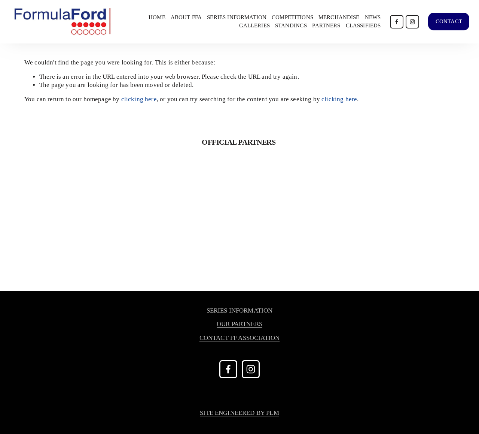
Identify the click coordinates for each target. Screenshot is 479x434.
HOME (157, 17)
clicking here (139, 99)
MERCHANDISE (339, 17)
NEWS (373, 17)
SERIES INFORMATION (240, 310)
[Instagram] (412, 21)
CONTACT (449, 21)
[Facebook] (396, 21)
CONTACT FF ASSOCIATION (239, 337)
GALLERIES (254, 25)
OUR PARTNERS (239, 324)
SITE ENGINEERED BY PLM (239, 412)
